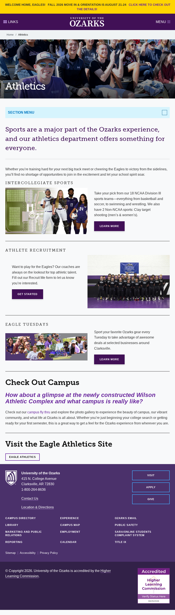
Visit (151, 475)
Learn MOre (109, 226)
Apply (151, 487)
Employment (70, 531)
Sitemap (10, 552)
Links (13, 22)
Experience (69, 518)
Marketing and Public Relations (23, 533)
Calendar (68, 542)
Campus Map (70, 525)
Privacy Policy (49, 552)
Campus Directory (20, 518)
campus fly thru (38, 412)
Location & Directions (37, 507)
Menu (161, 22)
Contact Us (29, 498)
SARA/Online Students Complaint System (133, 533)
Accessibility (28, 552)
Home (10, 34)
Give (150, 499)
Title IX (120, 542)
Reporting (13, 542)
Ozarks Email (126, 518)
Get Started (28, 294)
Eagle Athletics (22, 457)
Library (11, 525)
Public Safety (126, 525)
